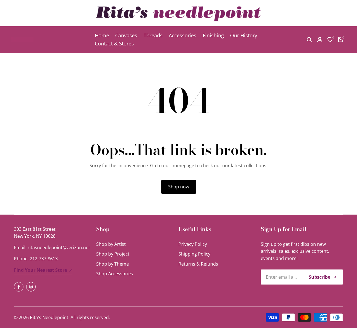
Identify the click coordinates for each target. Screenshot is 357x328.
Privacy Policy (192, 244)
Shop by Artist (111, 244)
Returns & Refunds (198, 264)
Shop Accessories (114, 274)
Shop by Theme (112, 264)
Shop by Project (112, 254)
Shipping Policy (194, 254)
